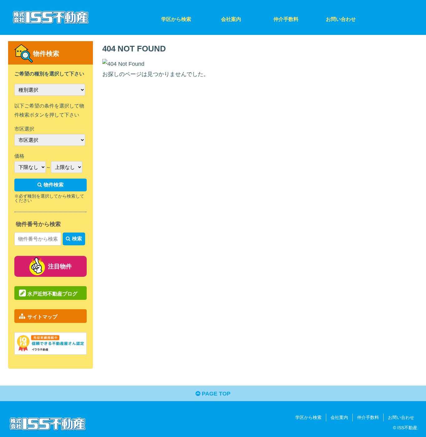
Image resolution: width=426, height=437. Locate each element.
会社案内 (339, 417)
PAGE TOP (215, 394)
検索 (77, 238)
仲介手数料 (368, 417)
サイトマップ (42, 316)
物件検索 (54, 184)
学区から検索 (308, 417)
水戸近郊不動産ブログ (52, 293)
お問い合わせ (401, 417)
